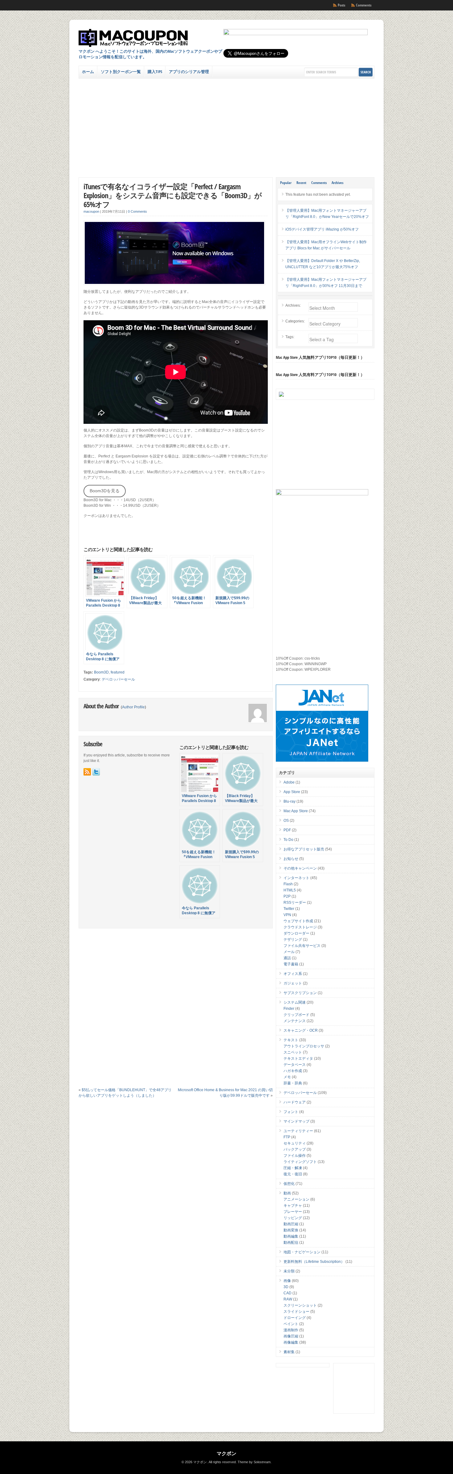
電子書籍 (291, 964)
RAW (288, 1299)
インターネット (296, 878)
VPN (287, 915)
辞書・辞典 (293, 1083)
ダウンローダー (296, 933)
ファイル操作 (295, 1155)
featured (117, 672)
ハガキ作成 (293, 1071)
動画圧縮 (291, 1224)
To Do (288, 839)
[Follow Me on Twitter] (96, 772)
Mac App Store (296, 811)
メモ (287, 1077)
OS (286, 820)
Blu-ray (290, 801)
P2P (287, 896)
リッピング (293, 1218)
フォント (291, 1112)
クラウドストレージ (300, 927)
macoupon (91, 211)
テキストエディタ (298, 1058)
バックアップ (295, 1149)
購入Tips (155, 71)
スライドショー (296, 1311)
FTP (287, 1137)
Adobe (289, 782)
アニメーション (296, 1199)
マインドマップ (296, 1121)
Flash (288, 884)
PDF (287, 830)
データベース (295, 1065)
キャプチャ (293, 1205)
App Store (292, 792)
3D (286, 1287)
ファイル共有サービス (302, 946)
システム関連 (295, 1002)
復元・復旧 (293, 1174)
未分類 (289, 1271)
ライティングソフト (300, 1162)
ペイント (291, 1324)
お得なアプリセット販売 (304, 849)
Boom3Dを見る (105, 491)
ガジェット (293, 983)
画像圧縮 (291, 1336)
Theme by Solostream (254, 1462)
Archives (337, 182)
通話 (287, 958)
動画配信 (291, 1242)
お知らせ (291, 859)
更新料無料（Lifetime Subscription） (314, 1261)
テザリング (293, 939)
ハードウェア (295, 1102)
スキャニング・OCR (301, 1030)
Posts (341, 5)
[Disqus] (176, 1010)
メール (289, 952)
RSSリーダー (295, 902)
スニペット (293, 1052)
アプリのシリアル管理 (189, 71)
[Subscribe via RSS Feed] (87, 772)
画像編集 (291, 1342)
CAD (288, 1293)
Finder (289, 1008)
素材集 (289, 1352)
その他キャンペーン (300, 868)
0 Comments (137, 211)
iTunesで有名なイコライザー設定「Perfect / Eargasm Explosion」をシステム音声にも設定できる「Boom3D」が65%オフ (173, 195)
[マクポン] (133, 37)
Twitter (289, 909)
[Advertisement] (226, 125)
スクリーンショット (300, 1305)
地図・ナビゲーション (302, 1252)
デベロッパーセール (118, 679)
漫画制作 (291, 1330)
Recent (301, 182)
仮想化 (289, 1183)
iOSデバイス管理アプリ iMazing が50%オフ (322, 229)
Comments (363, 5)
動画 (287, 1193)
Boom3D (101, 672)
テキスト (291, 1040)
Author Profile (133, 707)
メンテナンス (295, 1021)
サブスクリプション (300, 993)
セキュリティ (295, 1143)
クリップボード (296, 1015)
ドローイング (295, 1318)
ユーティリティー (298, 1131)
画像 (287, 1281)
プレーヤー (293, 1212)
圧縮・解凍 (293, 1168)
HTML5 (290, 890)
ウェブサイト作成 (298, 921)
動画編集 (291, 1236)
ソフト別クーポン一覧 (121, 71)
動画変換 (291, 1230)
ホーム (88, 71)
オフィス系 (293, 974)
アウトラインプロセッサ (304, 1046)
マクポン (226, 1453)
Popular (286, 182)
